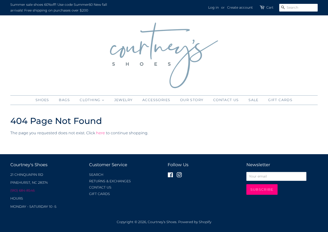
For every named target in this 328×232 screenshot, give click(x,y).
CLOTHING (91, 100)
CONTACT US (226, 100)
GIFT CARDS (280, 100)
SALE (254, 100)
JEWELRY (123, 100)
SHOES (42, 100)
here (100, 133)
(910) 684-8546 (22, 190)
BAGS (64, 100)
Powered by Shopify (194, 222)
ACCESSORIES (156, 100)
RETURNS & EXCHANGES (110, 181)
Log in (213, 7)
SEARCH (96, 175)
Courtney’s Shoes (162, 222)
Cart (269, 7)
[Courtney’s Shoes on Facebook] (170, 176)
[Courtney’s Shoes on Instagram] (179, 176)
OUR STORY (192, 100)
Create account (240, 7)
